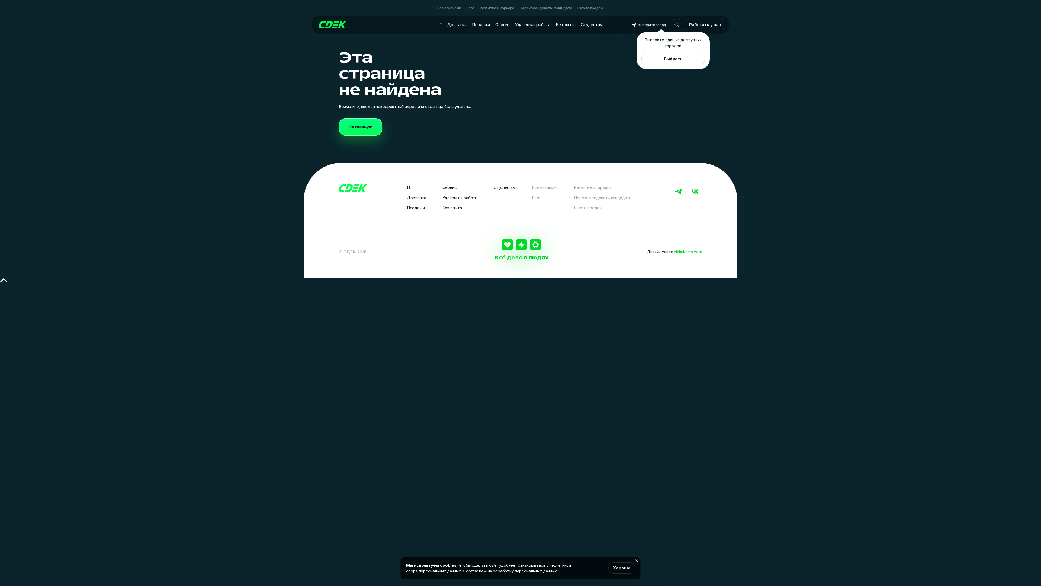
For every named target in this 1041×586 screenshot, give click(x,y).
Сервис (502, 24)
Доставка (457, 24)
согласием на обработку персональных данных (511, 571)
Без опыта (566, 24)
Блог (470, 8)
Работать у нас (705, 24)
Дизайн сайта (674, 251)
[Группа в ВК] (695, 191)
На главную (360, 126)
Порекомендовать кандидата (546, 8)
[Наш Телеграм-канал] (678, 191)
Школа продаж (590, 8)
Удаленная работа (532, 24)
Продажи (481, 24)
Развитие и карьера (497, 8)
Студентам (592, 24)
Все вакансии (449, 8)
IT (440, 24)
